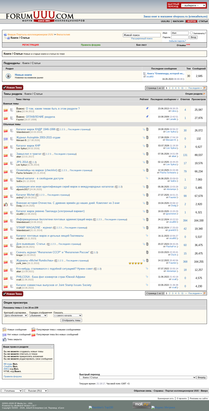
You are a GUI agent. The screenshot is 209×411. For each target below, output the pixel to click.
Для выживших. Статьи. (31, 243)
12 (185, 187)
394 (185, 220)
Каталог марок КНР (28, 145)
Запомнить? (199, 33)
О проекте (182, 398)
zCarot (61, 408)
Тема (18, 99)
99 (185, 196)
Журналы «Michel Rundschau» (34, 260)
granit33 (172, 230)
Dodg (19, 205)
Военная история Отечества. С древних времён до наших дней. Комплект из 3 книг (68, 202)
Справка (158, 391)
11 (182, 88)
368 (185, 261)
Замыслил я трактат (28, 153)
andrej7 (20, 197)
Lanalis (172, 119)
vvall (18, 279)
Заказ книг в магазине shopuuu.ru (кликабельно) (175, 16)
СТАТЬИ (203, 21)
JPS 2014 (22, 162)
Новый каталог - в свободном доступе (39, 178)
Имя (165, 33)
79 (185, 171)
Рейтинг (144, 99)
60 (185, 245)
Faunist (20, 119)
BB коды (8, 364)
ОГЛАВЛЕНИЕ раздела (40, 116)
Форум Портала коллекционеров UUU (30, 34)
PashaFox (171, 246)
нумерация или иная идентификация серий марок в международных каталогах (65, 186)
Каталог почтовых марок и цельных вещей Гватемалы (49, 235)
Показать (58, 312)
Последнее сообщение (163, 99)
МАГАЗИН (178, 21)
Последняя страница (79, 129)
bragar (19, 255)
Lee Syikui (171, 131)
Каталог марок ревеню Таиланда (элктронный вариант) (50, 211)
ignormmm (171, 213)
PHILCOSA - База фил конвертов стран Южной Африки (50, 276)
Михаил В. (21, 140)
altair (18, 156)
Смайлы (8, 366)
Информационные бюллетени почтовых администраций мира (54, 219)
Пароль (166, 37)
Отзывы (183, 45)
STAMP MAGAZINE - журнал (34, 227)
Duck (19, 247)
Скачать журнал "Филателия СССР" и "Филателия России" (52, 252)
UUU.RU (165, 21)
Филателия (63, 34)
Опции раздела (193, 94)
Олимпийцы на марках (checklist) (36, 170)
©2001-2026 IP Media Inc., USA (17, 403)
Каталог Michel (25, 194)
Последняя (195, 88)
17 (185, 163)
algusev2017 (22, 189)
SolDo (19, 181)
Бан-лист (141, 45)
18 (185, 269)
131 (185, 155)
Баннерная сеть (166, 398)
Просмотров (199, 99)
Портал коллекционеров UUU (182, 391)
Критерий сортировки (15, 312)
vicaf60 (149, 76)
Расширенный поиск (141, 38)
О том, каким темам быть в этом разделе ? (53, 108)
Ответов (185, 99)
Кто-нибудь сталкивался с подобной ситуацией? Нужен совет (54, 268)
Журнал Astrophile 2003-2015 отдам (38, 137)
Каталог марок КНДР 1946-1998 (35, 129)
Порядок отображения (40, 312)
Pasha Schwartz (24, 173)
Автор (26, 99)
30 (185, 130)
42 (185, 228)
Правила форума (90, 45)
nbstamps (171, 189)
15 (185, 253)
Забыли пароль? (177, 41)
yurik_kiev (21, 263)
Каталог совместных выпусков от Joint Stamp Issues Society (53, 285)
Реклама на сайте (199, 398)
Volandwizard (22, 132)
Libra (18, 111)
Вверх (204, 391)
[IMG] (6, 369)
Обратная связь (143, 391)
